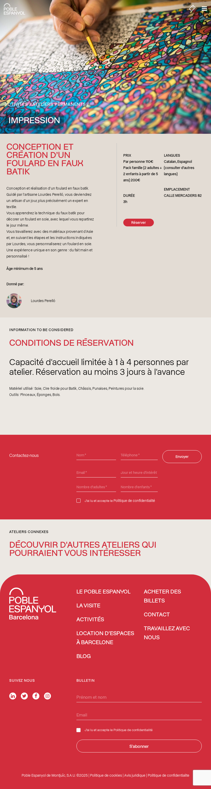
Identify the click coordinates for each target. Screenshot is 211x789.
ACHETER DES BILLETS (162, 596)
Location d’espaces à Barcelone (105, 638)
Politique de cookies (106, 775)
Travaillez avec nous (167, 633)
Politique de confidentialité (134, 500)
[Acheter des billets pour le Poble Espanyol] (192, 9)
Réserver (138, 222)
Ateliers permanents (59, 104)
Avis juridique (134, 775)
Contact (157, 615)
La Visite (88, 606)
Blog (83, 656)
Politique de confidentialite (168, 775)
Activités (16, 104)
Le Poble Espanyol (103, 592)
